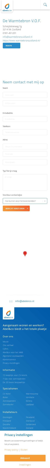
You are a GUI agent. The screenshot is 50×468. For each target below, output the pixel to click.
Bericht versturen (15, 208)
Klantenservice (9, 359)
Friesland (7, 420)
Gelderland (31, 424)
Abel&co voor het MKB (13, 352)
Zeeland (29, 428)
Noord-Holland (9, 428)
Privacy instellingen (11, 363)
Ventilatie (30, 397)
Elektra (29, 401)
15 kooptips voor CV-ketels (15, 375)
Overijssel (30, 420)
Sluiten (24, 450)
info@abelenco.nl (24, 301)
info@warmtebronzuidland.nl (17, 36)
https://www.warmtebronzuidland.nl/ (21, 40)
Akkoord (25, 458)
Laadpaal (30, 404)
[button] (25, 253)
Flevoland (30, 417)
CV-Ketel (7, 393)
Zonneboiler (8, 404)
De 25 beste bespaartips (14, 382)
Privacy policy (11, 450)
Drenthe (6, 424)
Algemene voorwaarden (13, 356)
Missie (5, 341)
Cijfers (5, 348)
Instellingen (25, 465)
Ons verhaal (8, 345)
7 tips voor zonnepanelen (14, 378)
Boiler (5, 397)
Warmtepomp (32, 393)
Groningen (7, 417)
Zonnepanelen (9, 401)
